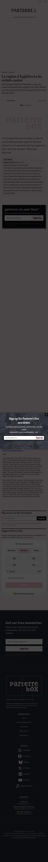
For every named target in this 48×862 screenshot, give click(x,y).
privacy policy (25, 444)
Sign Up (39, 438)
